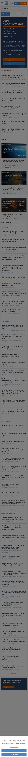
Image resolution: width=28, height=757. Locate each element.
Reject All (14, 750)
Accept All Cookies (14, 754)
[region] (14, 746)
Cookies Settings (14, 747)
